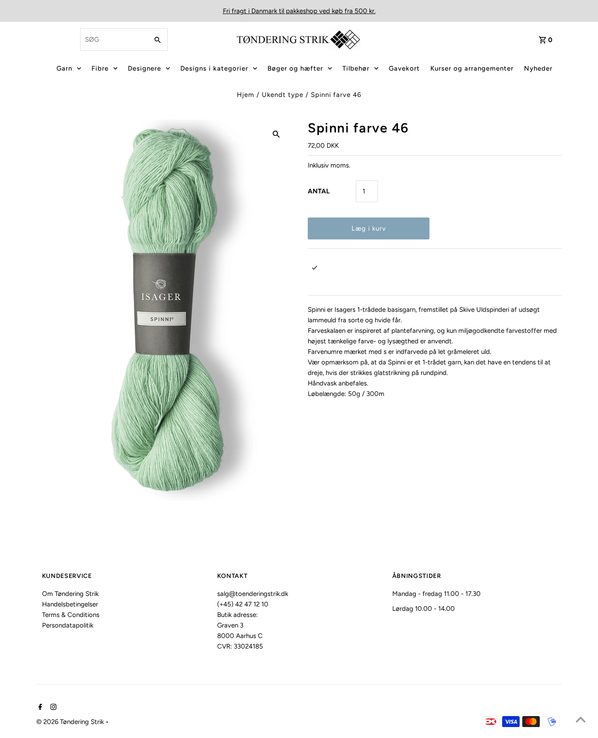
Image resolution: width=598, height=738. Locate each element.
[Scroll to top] (580, 720)
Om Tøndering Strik (70, 594)
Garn (64, 68)
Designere (144, 68)
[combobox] (113, 39)
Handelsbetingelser (70, 604)
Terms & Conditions (70, 615)
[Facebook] (39, 708)
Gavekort (404, 68)
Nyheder (538, 68)
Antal (319, 191)
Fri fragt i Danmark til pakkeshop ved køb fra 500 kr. (299, 11)
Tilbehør (355, 68)
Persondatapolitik (67, 625)
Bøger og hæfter (295, 68)
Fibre (100, 68)
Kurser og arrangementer (472, 68)
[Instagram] (52, 708)
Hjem (245, 95)
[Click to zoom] (276, 133)
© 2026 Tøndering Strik (71, 722)
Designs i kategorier (214, 68)
